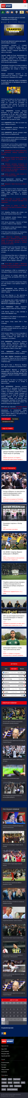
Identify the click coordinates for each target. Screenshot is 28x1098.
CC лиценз (11, 1096)
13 (17, 1012)
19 (14, 1016)
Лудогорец (17, 1079)
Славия (4, 1082)
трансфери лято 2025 (7, 421)
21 (21, 1016)
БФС (11, 1086)
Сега (6, 668)
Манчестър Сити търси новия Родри (13, 937)
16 (3, 1016)
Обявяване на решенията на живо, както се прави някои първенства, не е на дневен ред (14, 625)
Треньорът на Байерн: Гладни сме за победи (13, 845)
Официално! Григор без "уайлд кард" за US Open (13, 760)
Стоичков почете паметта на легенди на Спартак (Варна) (14, 741)
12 (14, 1012)
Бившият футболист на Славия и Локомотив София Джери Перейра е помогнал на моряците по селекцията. (13, 459)
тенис (23, 1082)
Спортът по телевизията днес (11, 778)
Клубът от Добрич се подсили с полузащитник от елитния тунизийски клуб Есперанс (13, 655)
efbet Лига (5, 1086)
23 (3, 1019)
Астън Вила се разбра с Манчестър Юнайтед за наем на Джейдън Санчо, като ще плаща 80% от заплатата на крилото (14, 265)
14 (21, 1012)
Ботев (3, 1089)
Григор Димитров (12, 1089)
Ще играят (14, 668)
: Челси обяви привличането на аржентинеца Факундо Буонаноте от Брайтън (14, 152)
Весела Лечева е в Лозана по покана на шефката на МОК (13, 902)
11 (10, 1012)
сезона (11, 243)
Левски (4, 1079)
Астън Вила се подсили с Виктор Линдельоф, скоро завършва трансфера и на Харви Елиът (14, 200)
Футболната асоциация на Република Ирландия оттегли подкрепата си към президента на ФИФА (13, 501)
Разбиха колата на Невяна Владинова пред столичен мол (13, 826)
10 (6, 1012)
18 (10, 1016)
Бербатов (16, 1082)
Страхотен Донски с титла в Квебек (12, 920)
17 (6, 1016)
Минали (22, 668)
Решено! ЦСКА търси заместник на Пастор (12, 864)
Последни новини (11, 809)
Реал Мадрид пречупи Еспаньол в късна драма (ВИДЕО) (12, 796)
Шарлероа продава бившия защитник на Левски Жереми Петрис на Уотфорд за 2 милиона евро (14, 159)
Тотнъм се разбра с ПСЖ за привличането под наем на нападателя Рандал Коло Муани (14, 207)
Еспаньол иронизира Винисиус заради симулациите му (13, 974)
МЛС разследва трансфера (10, 529)
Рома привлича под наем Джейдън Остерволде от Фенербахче (13, 955)
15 (25, 1012)
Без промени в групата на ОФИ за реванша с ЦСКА (12, 883)
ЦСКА (9, 1079)
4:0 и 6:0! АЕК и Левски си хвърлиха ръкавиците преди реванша (12, 722)
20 (17, 1016)
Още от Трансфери (9, 468)
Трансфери (22, 22)
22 (25, 1016)
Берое (10, 1082)
